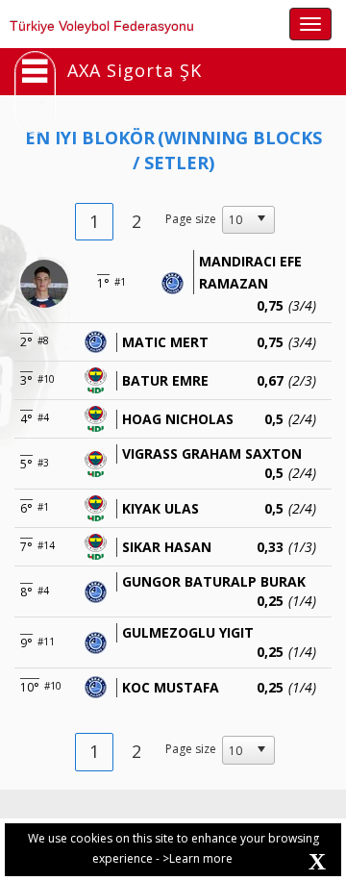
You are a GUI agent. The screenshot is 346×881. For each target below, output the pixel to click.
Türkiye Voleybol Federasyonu (102, 26)
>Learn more (197, 858)
